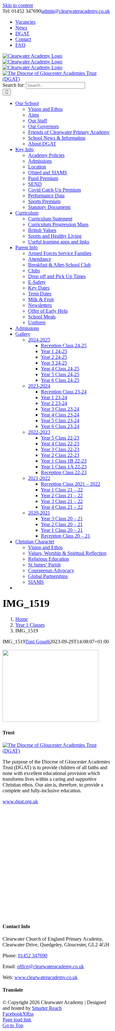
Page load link (17, 1019)
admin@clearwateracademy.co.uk (76, 11)
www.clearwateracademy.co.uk (46, 977)
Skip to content (18, 5)
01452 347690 (32, 955)
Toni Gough (37, 641)
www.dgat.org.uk (20, 801)
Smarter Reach (47, 1008)
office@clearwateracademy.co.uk (50, 966)
